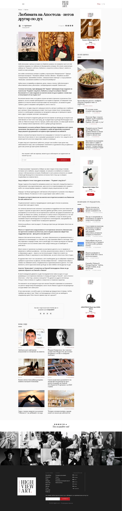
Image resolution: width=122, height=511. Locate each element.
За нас (57, 477)
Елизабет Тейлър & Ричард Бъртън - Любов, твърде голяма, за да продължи (94, 265)
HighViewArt (27, 26)
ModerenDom (59, 482)
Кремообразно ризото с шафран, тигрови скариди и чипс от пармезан (89, 102)
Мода (87, 258)
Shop (98, 4)
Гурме (47, 488)
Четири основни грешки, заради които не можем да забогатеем (59, 412)
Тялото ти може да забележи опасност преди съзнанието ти (93, 209)
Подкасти (48, 477)
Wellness (88, 212)
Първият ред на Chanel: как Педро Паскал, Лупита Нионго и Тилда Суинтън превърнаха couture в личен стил (94, 131)
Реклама (58, 479)
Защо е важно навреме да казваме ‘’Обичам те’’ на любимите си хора (30, 412)
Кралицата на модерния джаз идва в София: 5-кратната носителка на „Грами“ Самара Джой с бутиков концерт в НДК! (94, 144)
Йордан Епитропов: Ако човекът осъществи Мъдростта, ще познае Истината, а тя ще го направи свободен (60, 352)
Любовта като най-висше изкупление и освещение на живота (31, 351)
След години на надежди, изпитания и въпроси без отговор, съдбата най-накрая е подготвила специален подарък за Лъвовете (95, 230)
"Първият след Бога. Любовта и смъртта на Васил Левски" (45, 68)
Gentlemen (88, 247)
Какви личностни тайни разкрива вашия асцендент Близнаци (30, 381)
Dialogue (48, 481)
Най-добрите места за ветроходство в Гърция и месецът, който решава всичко (95, 243)
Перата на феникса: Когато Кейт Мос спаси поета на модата (94, 254)
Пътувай (48, 490)
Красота (88, 136)
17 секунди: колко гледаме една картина (93, 110)
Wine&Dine (48, 475)
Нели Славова (95, 258)
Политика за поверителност (63, 481)
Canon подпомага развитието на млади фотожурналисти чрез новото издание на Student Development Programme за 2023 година (60, 383)
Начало (20, 9)
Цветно (26, 9)
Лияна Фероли (40, 347)
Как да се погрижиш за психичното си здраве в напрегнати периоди (94, 218)
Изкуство (88, 149)
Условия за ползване (61, 475)
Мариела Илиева (40, 377)
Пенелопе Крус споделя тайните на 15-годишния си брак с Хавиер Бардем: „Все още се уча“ (95, 119)
